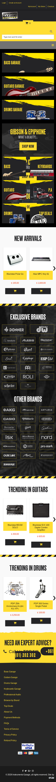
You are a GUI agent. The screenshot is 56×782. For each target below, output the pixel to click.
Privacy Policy (10, 735)
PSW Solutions (51, 778)
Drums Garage (10, 683)
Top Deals (8, 706)
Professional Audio (12, 694)
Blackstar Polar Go (15, 274)
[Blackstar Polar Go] (15, 259)
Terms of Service (11, 729)
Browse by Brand (11, 700)
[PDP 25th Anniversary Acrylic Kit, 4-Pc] (15, 588)
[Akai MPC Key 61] (41, 259)
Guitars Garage (11, 677)
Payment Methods (12, 717)
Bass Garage (10, 671)
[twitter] (26, 771)
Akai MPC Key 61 (41, 274)
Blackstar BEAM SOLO (15, 526)
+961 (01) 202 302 (34, 653)
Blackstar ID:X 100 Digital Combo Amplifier (41, 527)
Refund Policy (10, 740)
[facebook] (22, 771)
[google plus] (29, 771)
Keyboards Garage (12, 689)
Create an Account (15, 3)
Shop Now (28, 146)
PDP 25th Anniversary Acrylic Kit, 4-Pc (14, 606)
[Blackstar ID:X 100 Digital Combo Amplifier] (41, 510)
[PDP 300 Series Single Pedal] (41, 588)
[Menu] (53, 31)
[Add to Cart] (15, 291)
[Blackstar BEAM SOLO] (15, 510)
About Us (8, 712)
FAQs (6, 723)
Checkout (51, 6)
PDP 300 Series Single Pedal (41, 604)
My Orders (41, 6)
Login (4, 3)
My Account (32, 6)
